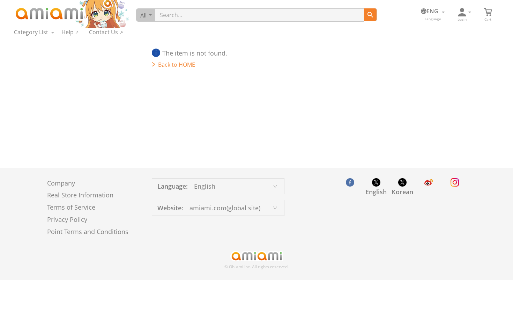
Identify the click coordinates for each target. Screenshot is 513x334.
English (376, 192)
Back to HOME (176, 64)
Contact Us (103, 32)
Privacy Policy (67, 219)
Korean (402, 192)
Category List (31, 32)
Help (67, 32)
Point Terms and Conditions (87, 231)
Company (61, 183)
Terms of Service (71, 207)
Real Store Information (80, 195)
